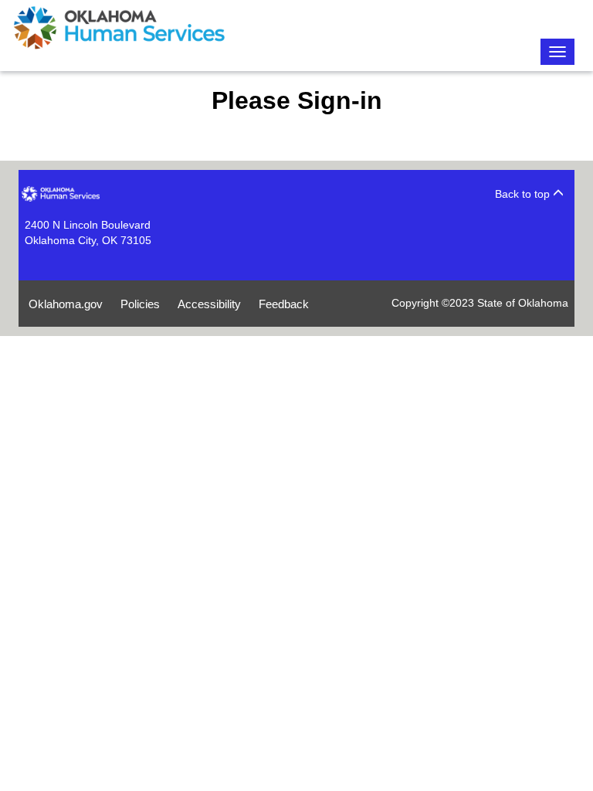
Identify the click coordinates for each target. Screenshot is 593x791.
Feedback (284, 304)
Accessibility (209, 304)
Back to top (524, 194)
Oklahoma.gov (66, 304)
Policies (140, 304)
